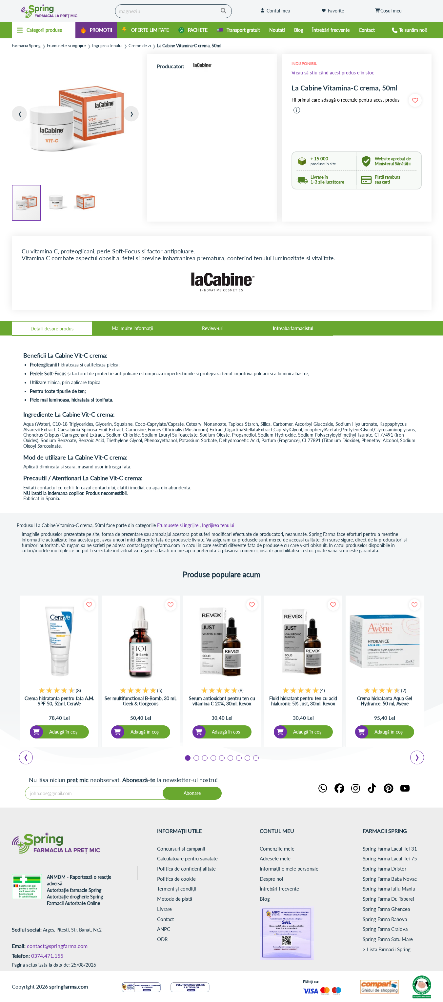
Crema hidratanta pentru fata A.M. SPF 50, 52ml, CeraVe (59, 701)
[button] (25, 119)
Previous (30, 758)
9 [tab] (255, 757)
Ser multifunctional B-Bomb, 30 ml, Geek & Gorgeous (140, 701)
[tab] (52, 328)
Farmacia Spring (26, 45)
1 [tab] (187, 757)
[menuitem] (96, 30)
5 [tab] (221, 757)
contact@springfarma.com (57, 946)
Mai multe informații (132, 328)
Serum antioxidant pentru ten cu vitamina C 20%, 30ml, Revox (222, 701)
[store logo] (61, 11)
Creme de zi (140, 45)
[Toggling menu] (44, 30)
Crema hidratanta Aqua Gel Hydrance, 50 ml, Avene (384, 701)
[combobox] (173, 11)
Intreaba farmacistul (293, 328)
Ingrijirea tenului (107, 45)
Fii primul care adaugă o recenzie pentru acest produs (345, 100)
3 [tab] (204, 757)
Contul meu (278, 10)
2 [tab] (195, 757)
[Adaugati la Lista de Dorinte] (89, 605)
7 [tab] (238, 757)
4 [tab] (213, 757)
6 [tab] (230, 757)
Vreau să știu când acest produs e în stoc (333, 72)
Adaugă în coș (63, 732)
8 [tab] (247, 757)
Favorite (336, 10)
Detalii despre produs (51, 328)
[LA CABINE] (202, 66)
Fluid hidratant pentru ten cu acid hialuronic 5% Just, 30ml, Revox (303, 701)
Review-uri (212, 328)
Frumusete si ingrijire (66, 45)
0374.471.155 (47, 956)
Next (418, 758)
